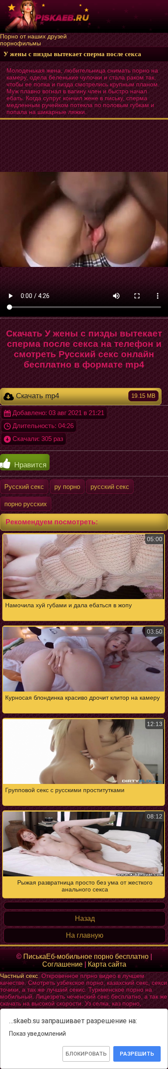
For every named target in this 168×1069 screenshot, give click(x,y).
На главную (84, 935)
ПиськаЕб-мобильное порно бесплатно (86, 956)
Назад (85, 918)
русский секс (109, 486)
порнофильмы (20, 43)
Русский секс (24, 486)
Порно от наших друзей (33, 36)
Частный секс (19, 975)
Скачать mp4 (85, 396)
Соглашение (62, 964)
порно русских (25, 504)
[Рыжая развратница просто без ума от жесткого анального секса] (84, 716)
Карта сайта (107, 964)
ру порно (67, 486)
